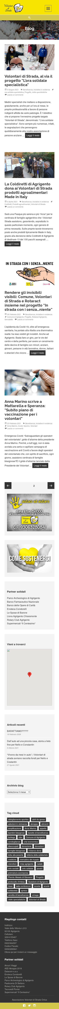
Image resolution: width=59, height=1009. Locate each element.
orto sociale (13, 868)
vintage (35, 895)
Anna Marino (12, 426)
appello (43, 828)
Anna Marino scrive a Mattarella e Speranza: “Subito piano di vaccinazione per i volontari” (25, 410)
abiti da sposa (38, 819)
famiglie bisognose (16, 850)
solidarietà (12, 890)
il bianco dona (35, 850)
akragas (34, 824)
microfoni (12, 863)
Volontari (34, 426)
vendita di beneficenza (18, 895)
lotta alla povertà (15, 855)
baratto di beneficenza (38, 832)
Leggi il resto (33, 135)
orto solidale (27, 868)
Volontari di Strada (38, 204)
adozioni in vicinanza (17, 824)
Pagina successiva (51, 485)
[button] (29, 674)
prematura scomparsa (18, 872)
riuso (10, 886)
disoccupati (13, 846)
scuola (37, 886)
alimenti (44, 824)
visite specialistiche (39, 92)
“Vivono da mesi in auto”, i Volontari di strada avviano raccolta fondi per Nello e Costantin (27, 758)
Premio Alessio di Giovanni (20, 877)
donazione (26, 846)
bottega (11, 837)
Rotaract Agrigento (39, 317)
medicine (12, 859)
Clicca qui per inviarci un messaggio (21, 952)
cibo (20, 837)
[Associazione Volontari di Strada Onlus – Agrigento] (13, 7)
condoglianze (14, 841)
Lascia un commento (15, 94)
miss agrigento (26, 863)
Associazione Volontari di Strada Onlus (29, 999)
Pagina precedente (8, 485)
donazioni (39, 846)
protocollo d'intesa (16, 881)
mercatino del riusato (29, 859)
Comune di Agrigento (15, 317)
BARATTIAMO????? (17, 731)
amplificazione (14, 828)
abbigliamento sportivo (18, 819)
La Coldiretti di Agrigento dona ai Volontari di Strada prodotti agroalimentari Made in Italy (28, 190)
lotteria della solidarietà (37, 855)
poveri (39, 868)
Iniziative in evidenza (42, 89)
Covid (20, 426)
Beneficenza (28, 89)
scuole (47, 886)
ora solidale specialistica (14, 92)
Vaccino (26, 426)
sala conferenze (23, 886)
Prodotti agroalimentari (21, 204)
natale (40, 863)
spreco (24, 890)
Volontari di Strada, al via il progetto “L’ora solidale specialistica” (28, 80)
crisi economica (31, 841)
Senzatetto (9, 319)
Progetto (28, 92)
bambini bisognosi (16, 832)
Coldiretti (8, 204)
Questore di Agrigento (38, 881)
